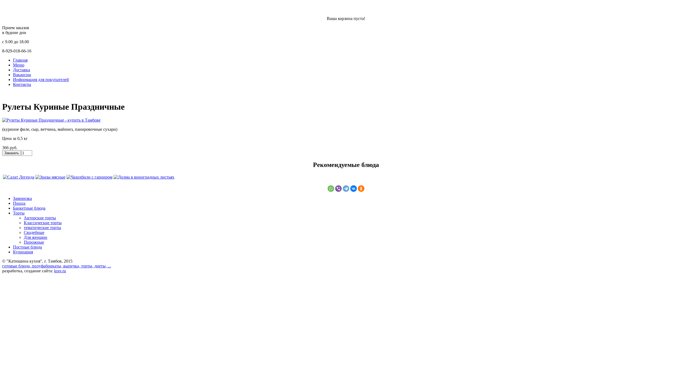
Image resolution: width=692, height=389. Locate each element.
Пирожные (34, 242)
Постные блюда (27, 247)
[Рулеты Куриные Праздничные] (51, 120)
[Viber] (338, 188)
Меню (18, 65)
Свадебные (34, 232)
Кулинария (23, 252)
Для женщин (35, 237)
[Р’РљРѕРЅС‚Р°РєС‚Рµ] (353, 188)
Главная (20, 60)
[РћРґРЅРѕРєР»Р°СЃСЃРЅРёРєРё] (361, 188)
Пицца (19, 203)
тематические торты (42, 227)
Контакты (22, 84)
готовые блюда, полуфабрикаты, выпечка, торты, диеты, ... (56, 266)
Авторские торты (40, 218)
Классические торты (43, 222)
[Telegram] (346, 188)
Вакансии (22, 74)
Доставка (21, 70)
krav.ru (60, 271)
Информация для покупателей (41, 79)
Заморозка (22, 198)
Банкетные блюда (29, 208)
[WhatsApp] (331, 188)
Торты (19, 213)
